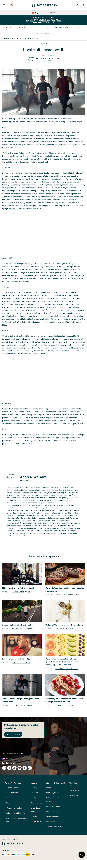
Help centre (10, 798)
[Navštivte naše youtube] (19, 768)
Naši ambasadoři (61, 28)
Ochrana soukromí (53, 806)
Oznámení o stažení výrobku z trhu (17, 819)
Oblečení (34, 793)
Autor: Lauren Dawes (65, 706)
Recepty (45, 28)
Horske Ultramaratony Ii (30, 38)
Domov (6, 38)
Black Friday (73, 795)
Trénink (9, 28)
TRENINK (43, 44)
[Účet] (77, 5)
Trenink (18, 38)
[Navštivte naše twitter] (24, 768)
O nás (48, 788)
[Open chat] (30, 768)
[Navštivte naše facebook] (9, 768)
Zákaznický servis (12, 788)
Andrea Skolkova (33, 477)
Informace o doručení (14, 808)
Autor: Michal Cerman (22, 629)
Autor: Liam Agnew (21, 663)
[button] (82, 855)
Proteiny (34, 788)
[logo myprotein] (44, 5)
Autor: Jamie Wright (22, 592)
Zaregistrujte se (13, 734)
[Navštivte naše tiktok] (14, 768)
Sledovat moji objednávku (15, 813)
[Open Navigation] (4, 5)
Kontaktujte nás (12, 793)
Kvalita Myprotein (53, 793)
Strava (22, 28)
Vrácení (8, 803)
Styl (33, 28)
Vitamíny (34, 816)
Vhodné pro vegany (35, 809)
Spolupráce (50, 821)
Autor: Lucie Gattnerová (67, 595)
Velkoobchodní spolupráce (56, 816)
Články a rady (36, 798)
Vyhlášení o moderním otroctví (54, 799)
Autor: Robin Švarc (64, 629)
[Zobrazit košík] (83, 5)
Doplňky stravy (36, 821)
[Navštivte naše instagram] (4, 768)
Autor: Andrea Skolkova (47, 58)
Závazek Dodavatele (54, 827)
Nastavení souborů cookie (13, 754)
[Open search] (12, 5)
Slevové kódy (74, 790)
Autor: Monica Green (21, 706)
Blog (12, 38)
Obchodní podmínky (53, 811)
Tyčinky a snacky (37, 803)
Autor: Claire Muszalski (66, 669)
